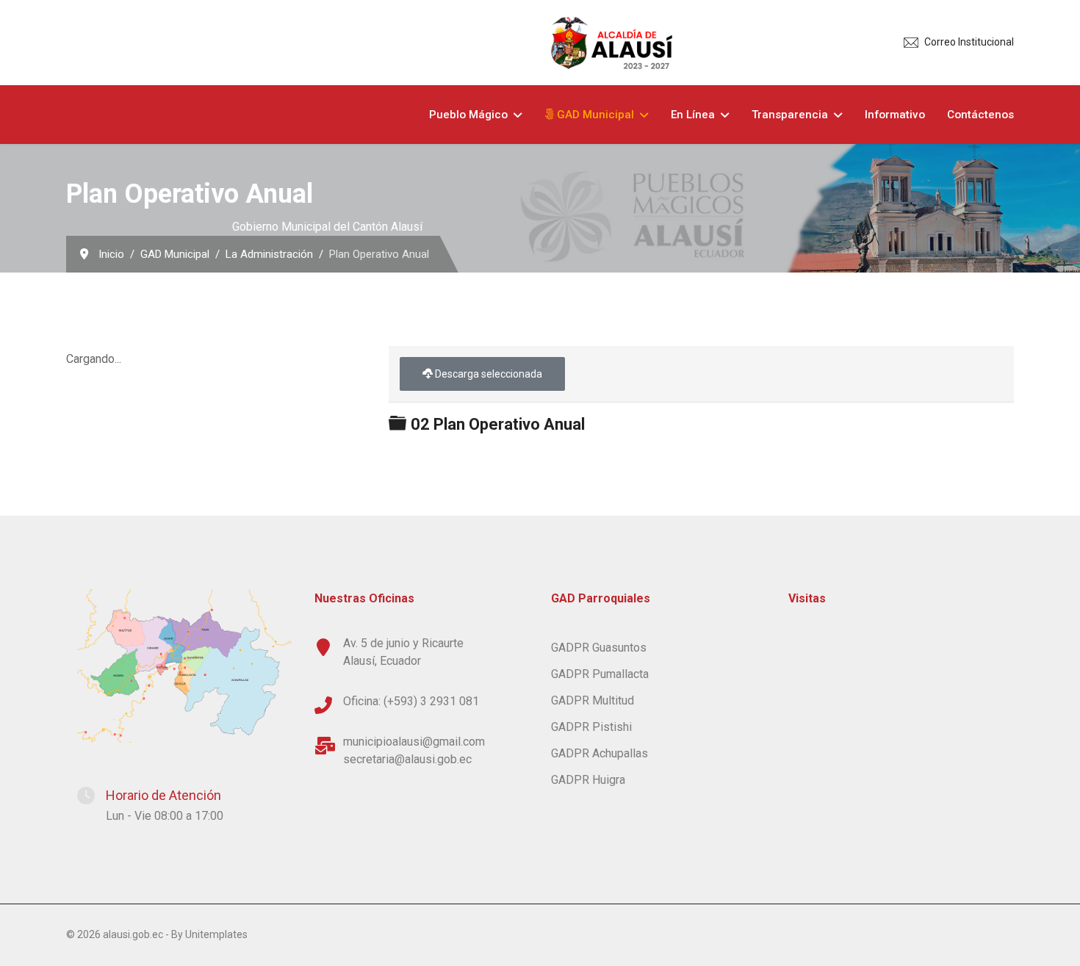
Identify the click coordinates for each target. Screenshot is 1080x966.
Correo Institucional (969, 42)
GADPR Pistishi (591, 727)
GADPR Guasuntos (599, 648)
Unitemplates (216, 934)
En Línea (693, 114)
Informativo (895, 114)
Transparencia (790, 114)
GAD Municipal (594, 114)
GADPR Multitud (592, 700)
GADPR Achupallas (599, 753)
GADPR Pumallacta (600, 674)
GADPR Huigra (588, 780)
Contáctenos (980, 114)
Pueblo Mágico (468, 114)
